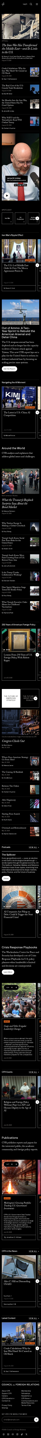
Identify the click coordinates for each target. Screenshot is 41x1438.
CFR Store (25, 1398)
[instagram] (17, 1434)
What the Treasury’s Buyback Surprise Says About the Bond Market (17, 503)
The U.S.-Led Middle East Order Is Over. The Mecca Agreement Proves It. (16, 268)
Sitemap (5, 1408)
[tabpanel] (20, 772)
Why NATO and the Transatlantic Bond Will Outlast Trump (12, 120)
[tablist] (20, 698)
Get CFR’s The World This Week (14, 1414)
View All (33, 847)
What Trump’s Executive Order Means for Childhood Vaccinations (14, 604)
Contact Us (6, 1401)
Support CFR (7, 1393)
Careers (5, 1396)
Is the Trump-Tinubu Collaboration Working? (12, 574)
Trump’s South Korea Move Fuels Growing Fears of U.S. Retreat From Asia (13, 557)
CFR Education (7, 1398)
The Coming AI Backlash (12, 772)
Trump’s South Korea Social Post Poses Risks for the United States (13, 540)
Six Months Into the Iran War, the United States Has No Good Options (14, 102)
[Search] (29, 4)
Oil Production (20, 218)
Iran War (7, 218)
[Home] (3, 4)
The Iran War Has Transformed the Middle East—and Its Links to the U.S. (19, 49)
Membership (26, 1391)
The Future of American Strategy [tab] (11, 698)
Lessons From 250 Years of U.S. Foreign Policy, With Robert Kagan (18, 658)
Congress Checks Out (13, 741)
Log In (23, 4)
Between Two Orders (10, 786)
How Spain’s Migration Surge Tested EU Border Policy (14, 588)
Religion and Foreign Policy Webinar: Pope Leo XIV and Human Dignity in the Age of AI (17, 1106)
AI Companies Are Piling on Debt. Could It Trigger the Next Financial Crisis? (18, 915)
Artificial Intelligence (33, 218)
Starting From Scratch (11, 814)
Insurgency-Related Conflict (19, 1026)
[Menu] (35, 4)
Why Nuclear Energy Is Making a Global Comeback (13, 524)
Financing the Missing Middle (17, 1202)
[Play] (7, 195)
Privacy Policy (7, 1405)
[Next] (37, 218)
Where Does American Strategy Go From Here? (15, 758)
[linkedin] (8, 1434)
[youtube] (13, 1434)
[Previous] (12, 987)
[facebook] (3, 1434)
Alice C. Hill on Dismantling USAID (17, 1283)
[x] (26, 1434)
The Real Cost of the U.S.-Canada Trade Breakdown (13, 87)
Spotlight (7, 210)
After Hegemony (9, 800)
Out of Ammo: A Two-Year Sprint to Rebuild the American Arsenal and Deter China (18, 332)
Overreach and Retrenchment (14, 828)
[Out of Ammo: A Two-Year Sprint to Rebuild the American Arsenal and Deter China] (20, 312)
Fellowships (25, 1393)
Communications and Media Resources (29, 1402)
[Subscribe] (36, 1419)
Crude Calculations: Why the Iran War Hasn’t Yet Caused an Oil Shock (14, 71)
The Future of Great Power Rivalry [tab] (30, 698)
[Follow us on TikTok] (22, 1434)
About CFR (6, 1391)
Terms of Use (26, 1405)
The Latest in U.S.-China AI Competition (17, 414)
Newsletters (26, 1396)
